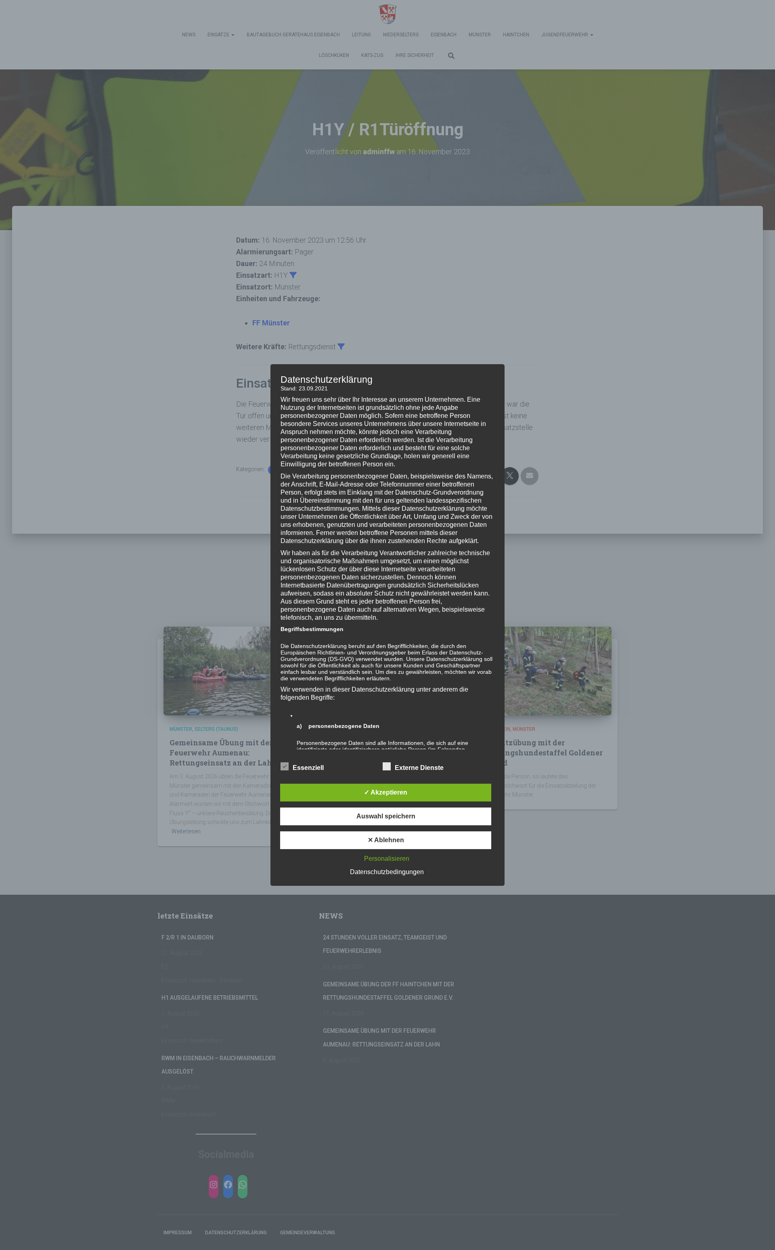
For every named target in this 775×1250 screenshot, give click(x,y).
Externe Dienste (419, 767)
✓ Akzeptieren (385, 792)
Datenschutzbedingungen (387, 871)
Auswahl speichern (385, 816)
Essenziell (308, 767)
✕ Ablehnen (386, 840)
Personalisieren (386, 858)
